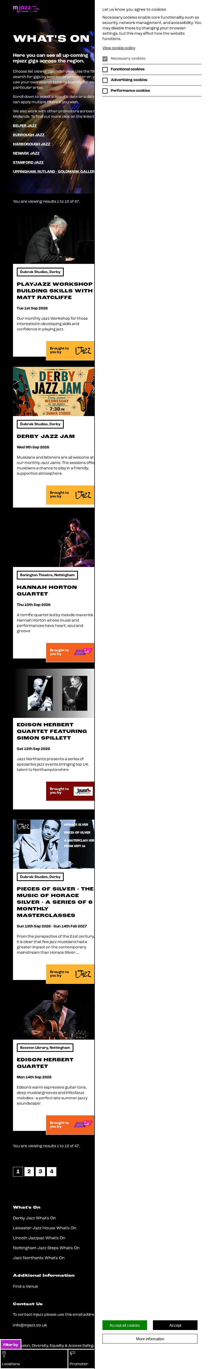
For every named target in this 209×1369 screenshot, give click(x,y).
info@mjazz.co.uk (30, 1325)
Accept (175, 1325)
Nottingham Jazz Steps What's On (46, 1248)
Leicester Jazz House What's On (44, 1228)
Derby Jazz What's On (34, 1218)
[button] (34, 1359)
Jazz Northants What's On (38, 1258)
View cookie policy (118, 48)
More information (150, 1339)
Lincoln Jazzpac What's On (39, 1238)
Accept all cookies (125, 1325)
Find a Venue (25, 1287)
